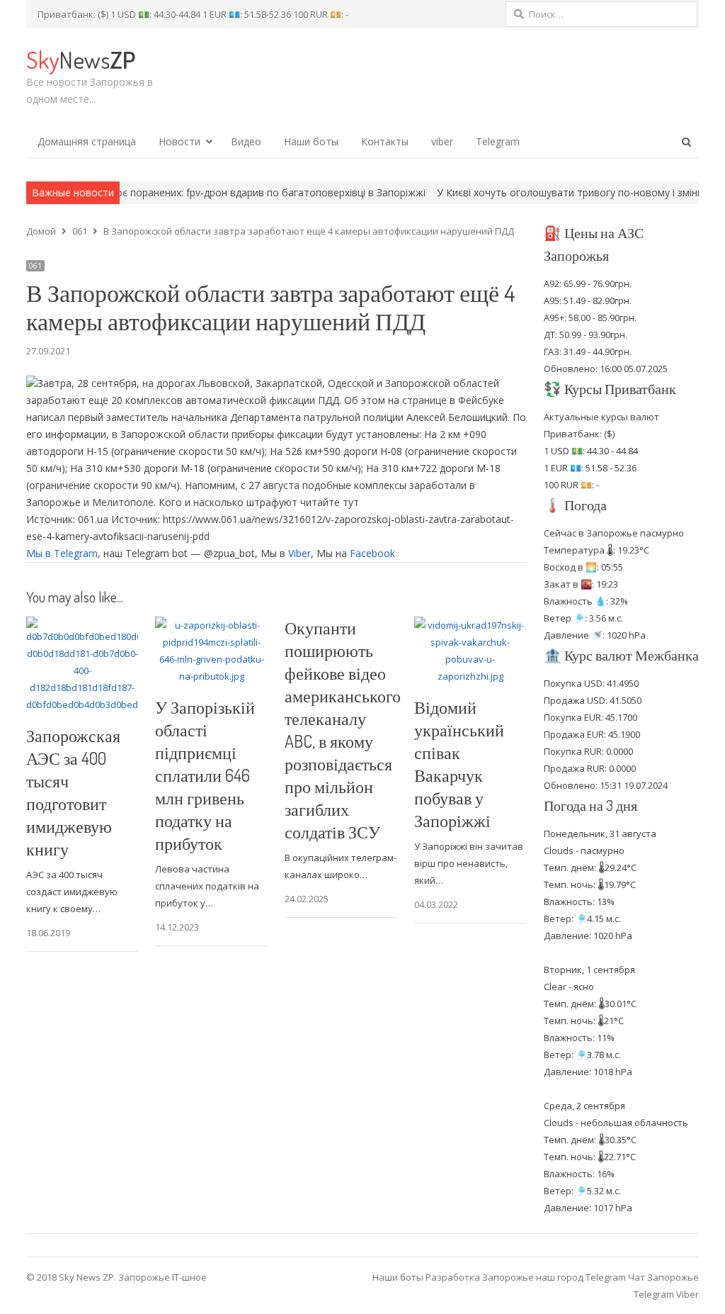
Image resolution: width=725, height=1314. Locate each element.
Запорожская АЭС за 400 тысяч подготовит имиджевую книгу (73, 792)
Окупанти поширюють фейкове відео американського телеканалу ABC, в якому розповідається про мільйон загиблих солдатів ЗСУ (343, 730)
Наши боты (311, 141)
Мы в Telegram (62, 553)
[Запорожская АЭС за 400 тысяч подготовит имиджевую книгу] (82, 625)
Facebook (372, 553)
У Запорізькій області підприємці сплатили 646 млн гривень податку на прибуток (205, 775)
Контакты (385, 141)
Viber (299, 553)
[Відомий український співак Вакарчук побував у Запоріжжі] (470, 625)
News (80, 59)
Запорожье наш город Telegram (554, 1277)
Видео (246, 141)
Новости (179, 141)
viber (442, 141)
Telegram (498, 141)
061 (35, 266)
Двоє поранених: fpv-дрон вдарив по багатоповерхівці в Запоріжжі (222, 192)
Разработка (454, 1277)
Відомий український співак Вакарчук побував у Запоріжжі (459, 763)
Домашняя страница (87, 141)
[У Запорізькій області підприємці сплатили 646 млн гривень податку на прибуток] (211, 625)
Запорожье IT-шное (162, 1277)
